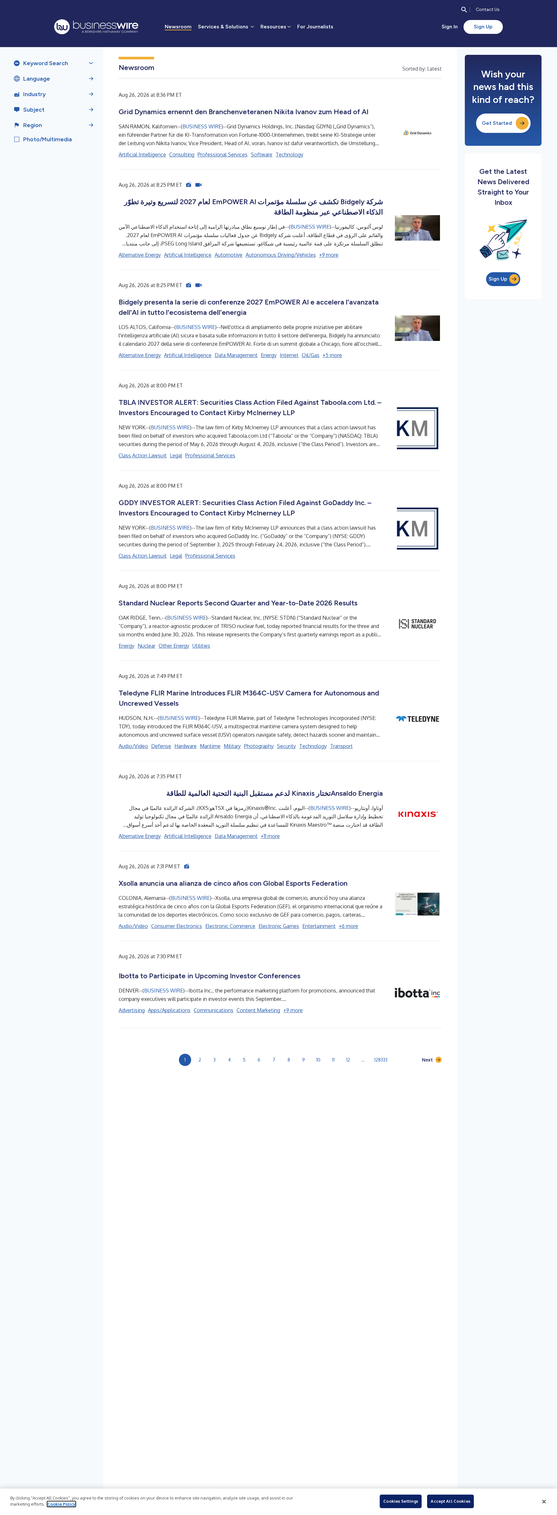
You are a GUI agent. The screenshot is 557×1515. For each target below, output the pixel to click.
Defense (161, 746)
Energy (269, 355)
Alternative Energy (140, 255)
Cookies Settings (400, 1501)
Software (261, 154)
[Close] (544, 1502)
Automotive (228, 255)
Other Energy (174, 646)
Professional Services (223, 154)
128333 (380, 1059)
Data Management (236, 355)
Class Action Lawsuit (143, 455)
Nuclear (146, 646)
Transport (341, 746)
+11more (270, 836)
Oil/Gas (310, 355)
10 (318, 1059)
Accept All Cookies (450, 1501)
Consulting (181, 154)
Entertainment (319, 926)
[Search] (464, 10)
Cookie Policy (61, 1504)
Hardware (185, 746)
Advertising (132, 1010)
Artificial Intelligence (142, 154)
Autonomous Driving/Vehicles (281, 255)
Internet (289, 355)
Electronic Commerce (230, 926)
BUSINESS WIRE (201, 126)
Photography (259, 746)
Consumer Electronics (176, 926)
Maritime (210, 746)
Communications (213, 1010)
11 (333, 1059)
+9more (328, 255)
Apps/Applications (169, 1010)
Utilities (201, 646)
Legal (176, 455)
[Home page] (96, 26)
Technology (289, 154)
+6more (348, 926)
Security (286, 746)
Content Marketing (258, 1010)
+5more (332, 355)
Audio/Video (133, 746)
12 (348, 1059)
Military (232, 746)
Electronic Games (279, 926)
